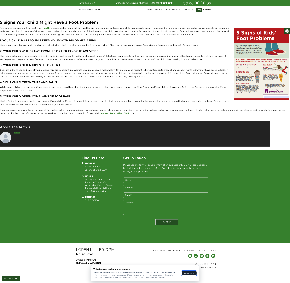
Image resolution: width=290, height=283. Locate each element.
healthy (47, 28)
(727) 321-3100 (88, 3)
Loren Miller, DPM (89, 10)
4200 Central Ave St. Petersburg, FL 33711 (96, 168)
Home (149, 10)
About (158, 10)
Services (187, 10)
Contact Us (12, 278)
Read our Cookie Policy (158, 277)
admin (17, 133)
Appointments (189, 251)
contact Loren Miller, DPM (115, 113)
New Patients (172, 10)
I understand (189, 273)
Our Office (132, 3)
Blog (199, 10)
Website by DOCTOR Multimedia (200, 267)
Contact (207, 10)
